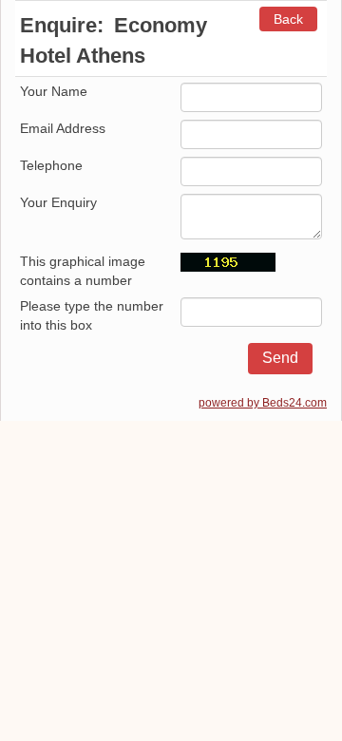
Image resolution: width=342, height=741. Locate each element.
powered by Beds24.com (263, 402)
